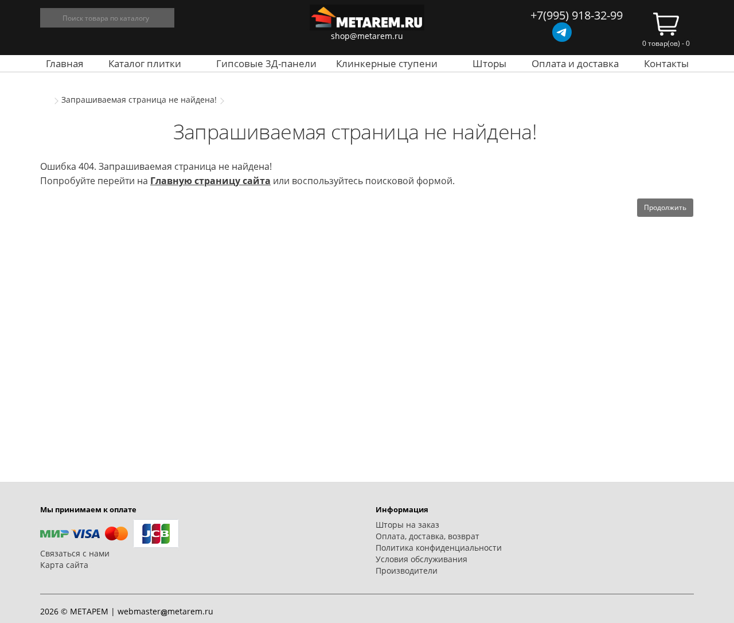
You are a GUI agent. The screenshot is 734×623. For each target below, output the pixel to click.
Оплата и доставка (575, 63)
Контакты (666, 63)
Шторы (489, 63)
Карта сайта (64, 564)
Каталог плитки (144, 63)
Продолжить (665, 207)
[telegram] (562, 32)
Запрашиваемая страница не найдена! (139, 99)
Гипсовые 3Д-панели (266, 63)
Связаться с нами (75, 553)
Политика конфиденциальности (439, 547)
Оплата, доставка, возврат (427, 536)
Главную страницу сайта (210, 180)
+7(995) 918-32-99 (576, 15)
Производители (407, 570)
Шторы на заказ (407, 524)
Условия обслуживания (421, 559)
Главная (64, 63)
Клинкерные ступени (387, 63)
